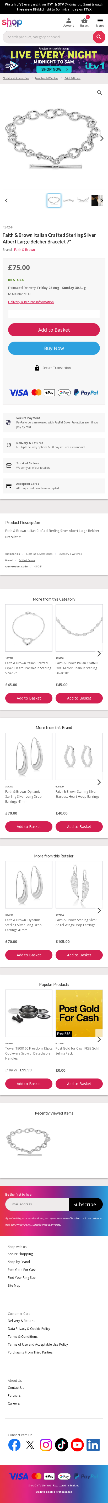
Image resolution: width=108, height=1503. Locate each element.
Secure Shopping (20, 1254)
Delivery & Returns (21, 1321)
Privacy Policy (23, 1224)
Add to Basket (54, 330)
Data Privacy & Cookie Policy (29, 1328)
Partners (14, 1395)
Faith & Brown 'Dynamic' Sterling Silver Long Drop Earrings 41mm (23, 796)
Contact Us (16, 1387)
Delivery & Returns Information (31, 302)
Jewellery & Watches (46, 78)
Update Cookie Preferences (54, 1492)
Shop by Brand (19, 1262)
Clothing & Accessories (16, 78)
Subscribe (84, 1204)
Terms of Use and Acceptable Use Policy (38, 1344)
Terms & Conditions (22, 1336)
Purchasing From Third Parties (30, 1352)
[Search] (99, 37)
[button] (54, 200)
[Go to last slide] (6, 200)
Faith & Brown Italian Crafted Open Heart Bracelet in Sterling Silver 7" (28, 668)
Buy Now (54, 348)
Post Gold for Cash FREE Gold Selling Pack (77, 1051)
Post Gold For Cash (22, 1269)
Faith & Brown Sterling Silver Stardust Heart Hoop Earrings (77, 794)
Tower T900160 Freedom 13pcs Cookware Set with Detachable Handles (28, 1053)
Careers (14, 1403)
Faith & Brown (27, 560)
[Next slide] (101, 138)
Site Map (14, 1285)
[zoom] (99, 92)
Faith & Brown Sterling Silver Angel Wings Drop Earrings (76, 922)
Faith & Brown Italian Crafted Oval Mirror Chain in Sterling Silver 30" (77, 668)
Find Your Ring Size (22, 1277)
